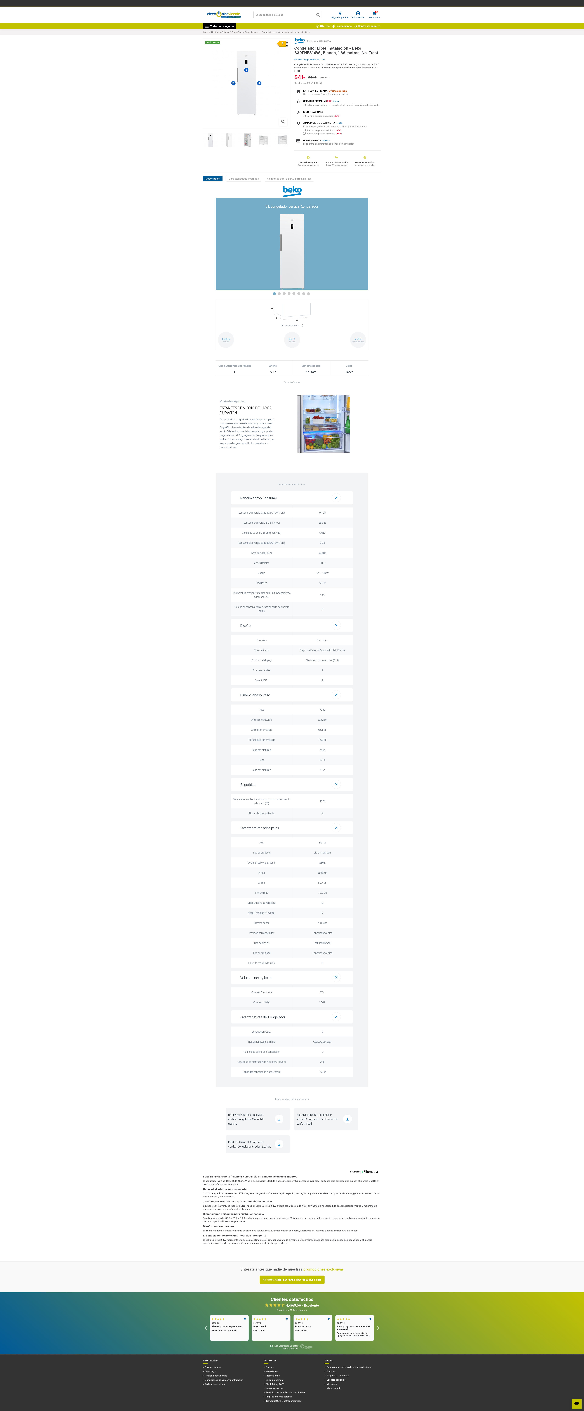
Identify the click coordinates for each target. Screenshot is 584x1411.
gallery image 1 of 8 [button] (274, 294)
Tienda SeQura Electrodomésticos (284, 1400)
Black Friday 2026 (275, 1384)
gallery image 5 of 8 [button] (294, 294)
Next (378, 1327)
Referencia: (312, 41)
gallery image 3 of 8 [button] (284, 294)
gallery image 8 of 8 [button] (308, 294)
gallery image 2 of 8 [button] (279, 294)
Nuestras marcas (274, 1388)
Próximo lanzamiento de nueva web (292, 3)
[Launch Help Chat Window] (577, 1404)
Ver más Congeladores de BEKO (309, 59)
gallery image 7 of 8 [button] (304, 294)
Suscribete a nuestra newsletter (294, 1279)
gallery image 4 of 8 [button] (289, 294)
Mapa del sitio (334, 1388)
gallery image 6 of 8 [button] (299, 294)
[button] (292, 497)
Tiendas (331, 1371)
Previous (206, 1327)
